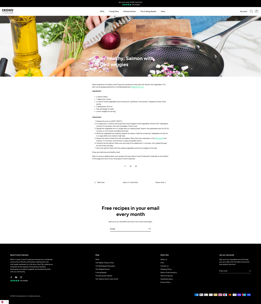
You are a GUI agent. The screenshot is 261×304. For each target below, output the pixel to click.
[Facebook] (11, 277)
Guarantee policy (166, 279)
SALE (102, 11)
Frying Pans (114, 11)
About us (163, 259)
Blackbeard (159, 138)
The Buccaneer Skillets (103, 276)
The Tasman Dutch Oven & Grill (106, 279)
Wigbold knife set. (137, 87)
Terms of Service (166, 276)
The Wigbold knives (102, 269)
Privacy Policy (165, 282)
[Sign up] (250, 271)
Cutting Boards (100, 272)
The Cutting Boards (148, 11)
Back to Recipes (130, 182)
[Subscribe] (149, 228)
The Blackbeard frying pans (105, 266)
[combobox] (4, 302)
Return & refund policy (168, 272)
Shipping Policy (166, 269)
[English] (4, 302)
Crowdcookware (20, 296)
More (163, 11)
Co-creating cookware (33, 296)
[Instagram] (21, 277)
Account (243, 11)
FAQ (162, 263)
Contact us (164, 266)
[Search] (251, 11)
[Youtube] (16, 277)
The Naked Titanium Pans (104, 263)
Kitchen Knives (129, 11)
